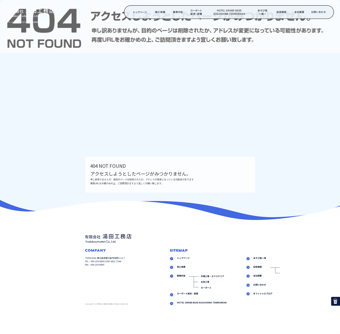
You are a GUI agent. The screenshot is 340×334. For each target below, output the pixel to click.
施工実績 (160, 12)
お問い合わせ (321, 12)
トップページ (137, 12)
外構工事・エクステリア (212, 276)
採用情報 (281, 12)
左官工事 (205, 281)
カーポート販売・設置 (196, 12)
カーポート (206, 287)
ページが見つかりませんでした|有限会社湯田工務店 (28, 22)
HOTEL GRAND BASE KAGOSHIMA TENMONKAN (229, 12)
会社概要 (299, 12)
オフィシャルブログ (262, 293)
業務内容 (178, 12)
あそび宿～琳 (262, 12)
